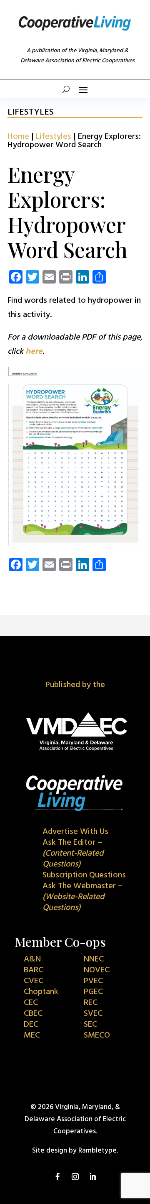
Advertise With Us (75, 831)
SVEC (93, 1013)
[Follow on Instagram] (75, 1177)
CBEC (33, 1013)
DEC (31, 1024)
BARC (33, 970)
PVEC (93, 981)
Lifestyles (53, 136)
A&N (32, 959)
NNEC (94, 959)
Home (18, 136)
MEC (32, 1035)
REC (91, 1003)
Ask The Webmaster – (82, 897)
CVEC (33, 981)
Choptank (41, 992)
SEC (90, 1024)
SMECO (97, 1035)
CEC (31, 1003)
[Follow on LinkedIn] (92, 1177)
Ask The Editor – (73, 853)
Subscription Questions (84, 875)
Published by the (75, 685)
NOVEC (97, 970)
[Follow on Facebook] (57, 1177)
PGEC (93, 992)
